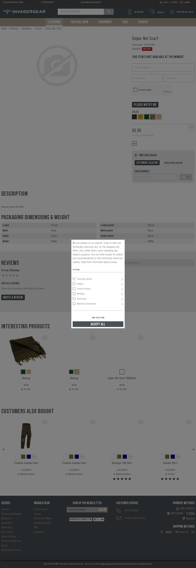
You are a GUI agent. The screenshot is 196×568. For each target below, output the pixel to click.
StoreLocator (82, 298)
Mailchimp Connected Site (86, 303)
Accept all (98, 324)
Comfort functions (84, 289)
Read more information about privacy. (99, 261)
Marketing (80, 293)
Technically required (84, 279)
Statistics (80, 283)
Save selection (98, 317)
